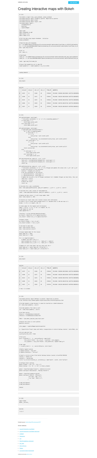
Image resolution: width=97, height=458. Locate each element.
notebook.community (23, 2)
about (31, 454)
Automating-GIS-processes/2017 (33, 422)
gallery (28, 454)
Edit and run (73, 2)
